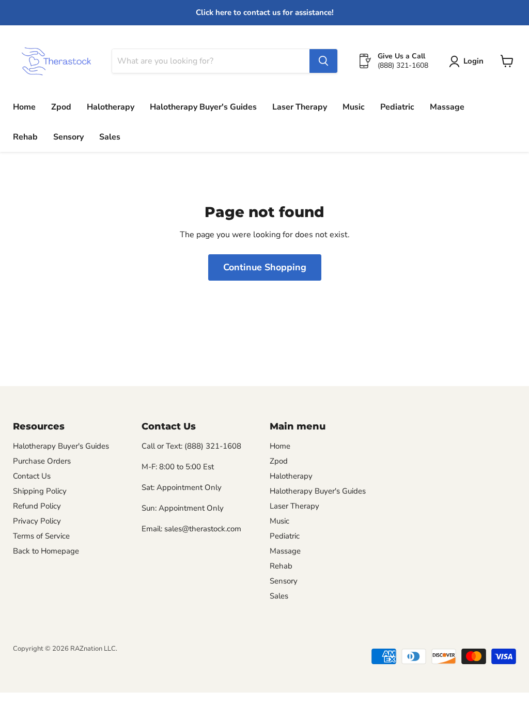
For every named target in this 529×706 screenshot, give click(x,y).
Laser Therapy (299, 107)
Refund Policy (37, 506)
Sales (109, 137)
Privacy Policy (37, 521)
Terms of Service (41, 536)
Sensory (68, 137)
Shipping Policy (40, 491)
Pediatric (397, 107)
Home (24, 107)
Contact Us (32, 476)
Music (354, 107)
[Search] (323, 61)
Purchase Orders (42, 461)
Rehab (25, 137)
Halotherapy (110, 107)
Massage (447, 107)
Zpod (61, 107)
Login (473, 61)
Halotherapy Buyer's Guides (203, 107)
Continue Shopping (264, 267)
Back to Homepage (46, 551)
